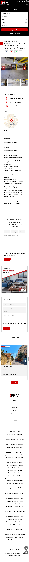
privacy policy (22, 323)
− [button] (5, 118)
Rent (16, 9)
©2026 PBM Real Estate (10, 553)
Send (7, 259)
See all (14, 382)
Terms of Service (14, 560)
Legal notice (21, 553)
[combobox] (14, 13)
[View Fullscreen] (5, 121)
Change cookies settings (15, 555)
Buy (7, 9)
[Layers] (15, 116)
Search (15, 29)
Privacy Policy (25, 558)
